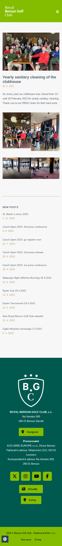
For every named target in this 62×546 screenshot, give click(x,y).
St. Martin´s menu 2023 (15, 214)
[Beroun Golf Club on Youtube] (36, 476)
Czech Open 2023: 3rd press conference (25, 226)
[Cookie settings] (5, 539)
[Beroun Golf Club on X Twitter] (14, 476)
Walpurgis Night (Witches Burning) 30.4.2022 (27, 277)
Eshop (38, 539)
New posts (26, 539)
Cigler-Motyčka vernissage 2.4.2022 (22, 328)
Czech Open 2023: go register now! (22, 239)
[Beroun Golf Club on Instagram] (25, 476)
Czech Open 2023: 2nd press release (23, 252)
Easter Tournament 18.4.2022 (19, 303)
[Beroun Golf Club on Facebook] (47, 476)
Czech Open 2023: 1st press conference (25, 265)
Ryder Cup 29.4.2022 (14, 290)
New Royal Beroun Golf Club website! (23, 316)
